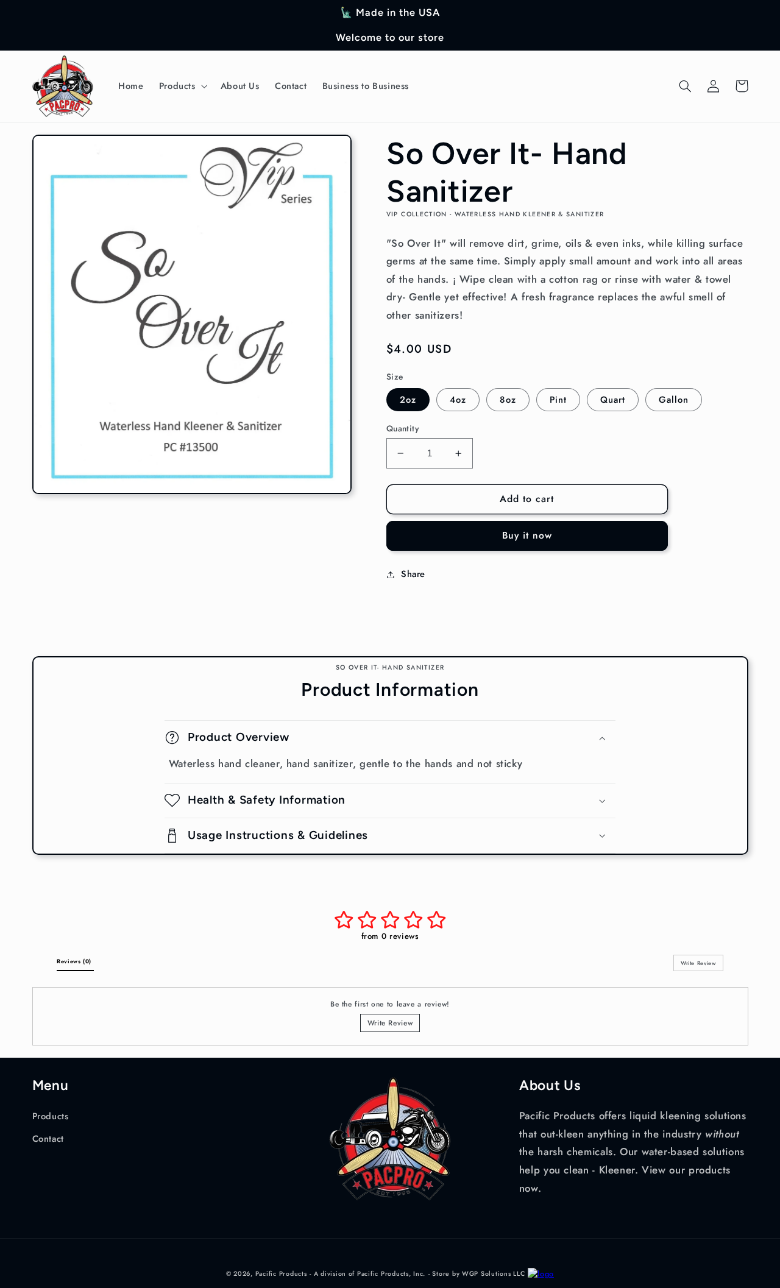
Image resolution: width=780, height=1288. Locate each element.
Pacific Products (281, 1273)
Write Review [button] (699, 963)
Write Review (390, 1022)
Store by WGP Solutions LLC (478, 1273)
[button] (182, 86)
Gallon (674, 399)
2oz (408, 399)
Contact (48, 1138)
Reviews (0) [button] (75, 961)
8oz (508, 399)
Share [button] (413, 574)
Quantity (402, 428)
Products (50, 1116)
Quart (612, 399)
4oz (458, 399)
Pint (558, 399)
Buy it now (527, 535)
